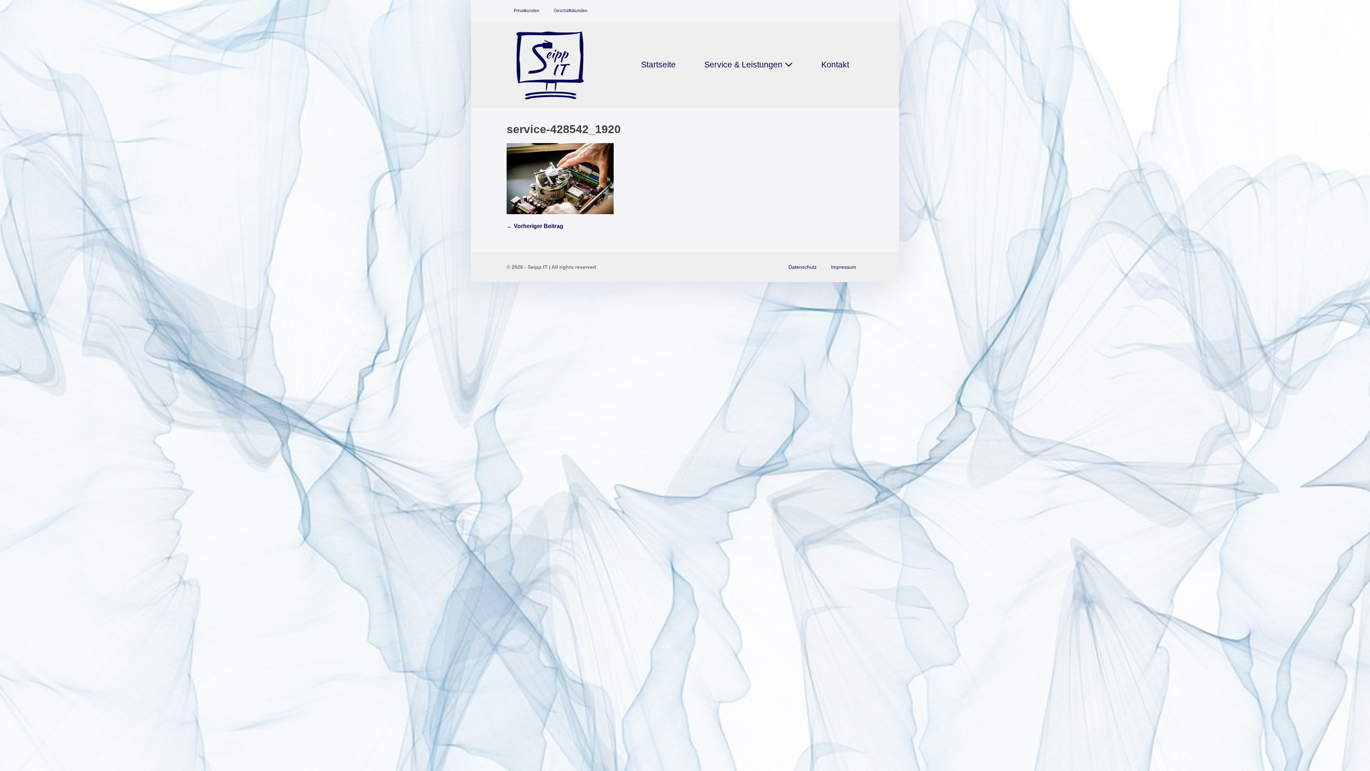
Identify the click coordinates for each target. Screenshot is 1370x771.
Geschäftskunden (571, 10)
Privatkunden (526, 10)
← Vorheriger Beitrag (535, 226)
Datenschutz (802, 267)
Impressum (843, 267)
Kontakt (835, 64)
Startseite (658, 64)
